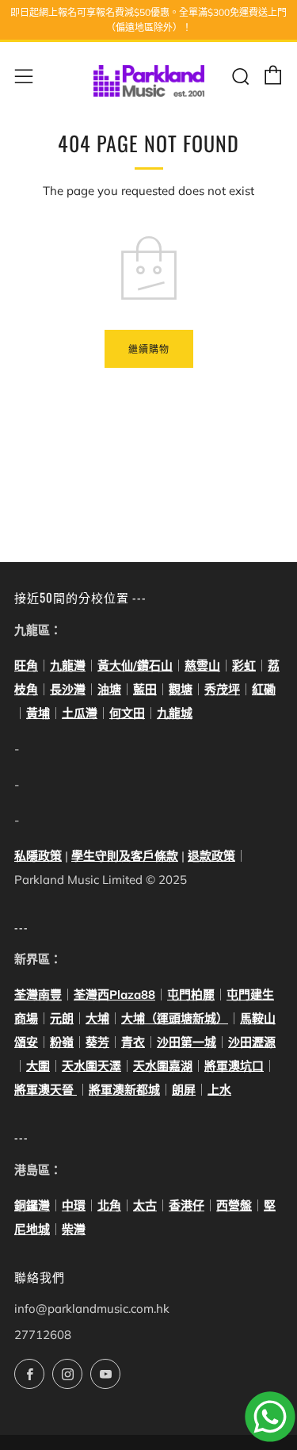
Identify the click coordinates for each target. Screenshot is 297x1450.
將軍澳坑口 (234, 1065)
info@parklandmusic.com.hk (91, 1308)
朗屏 (184, 1089)
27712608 (42, 1334)
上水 (219, 1089)
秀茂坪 (222, 689)
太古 (145, 1205)
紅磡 (264, 689)
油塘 (109, 689)
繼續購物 (148, 348)
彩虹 (244, 665)
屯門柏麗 (191, 994)
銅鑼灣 (32, 1205)
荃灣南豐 (38, 994)
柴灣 (74, 1229)
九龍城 (174, 713)
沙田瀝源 (252, 1042)
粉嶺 (62, 1042)
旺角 (26, 665)
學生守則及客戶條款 (124, 855)
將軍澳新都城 (124, 1089)
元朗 (62, 1018)
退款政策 (211, 855)
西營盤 (234, 1205)
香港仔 (186, 1205)
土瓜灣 (79, 713)
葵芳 (97, 1042)
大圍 (38, 1065)
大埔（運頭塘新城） (174, 1018)
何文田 (127, 713)
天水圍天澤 (91, 1065)
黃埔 (38, 713)
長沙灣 (68, 689)
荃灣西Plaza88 (114, 994)
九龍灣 (68, 665)
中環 (74, 1205)
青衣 (133, 1042)
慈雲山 (202, 665)
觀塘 (180, 689)
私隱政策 (38, 855)
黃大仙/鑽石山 (135, 665)
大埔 (97, 1018)
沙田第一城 (186, 1042)
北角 (109, 1205)
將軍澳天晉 (45, 1089)
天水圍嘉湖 (162, 1065)
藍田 (145, 689)
